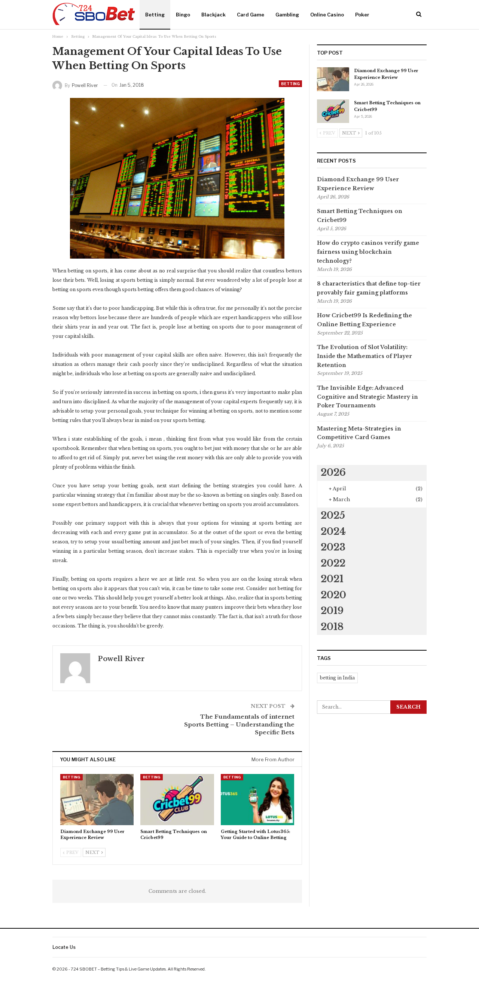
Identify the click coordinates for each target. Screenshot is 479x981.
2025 (333, 515)
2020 (333, 595)
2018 (332, 627)
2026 (333, 472)
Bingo (183, 15)
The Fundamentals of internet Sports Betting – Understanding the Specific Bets (239, 724)
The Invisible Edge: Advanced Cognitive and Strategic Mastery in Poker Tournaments (367, 397)
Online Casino (327, 15)
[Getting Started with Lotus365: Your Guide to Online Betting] (257, 799)
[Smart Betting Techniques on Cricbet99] (177, 799)
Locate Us (64, 947)
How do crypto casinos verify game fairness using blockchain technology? (368, 252)
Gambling (287, 15)
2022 (333, 563)
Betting (155, 15)
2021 (332, 579)
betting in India (337, 678)
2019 (332, 611)
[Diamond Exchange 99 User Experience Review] (97, 799)
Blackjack (213, 15)
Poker (362, 15)
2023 (333, 547)
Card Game (250, 15)
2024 (333, 531)
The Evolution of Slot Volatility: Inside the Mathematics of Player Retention (364, 356)
